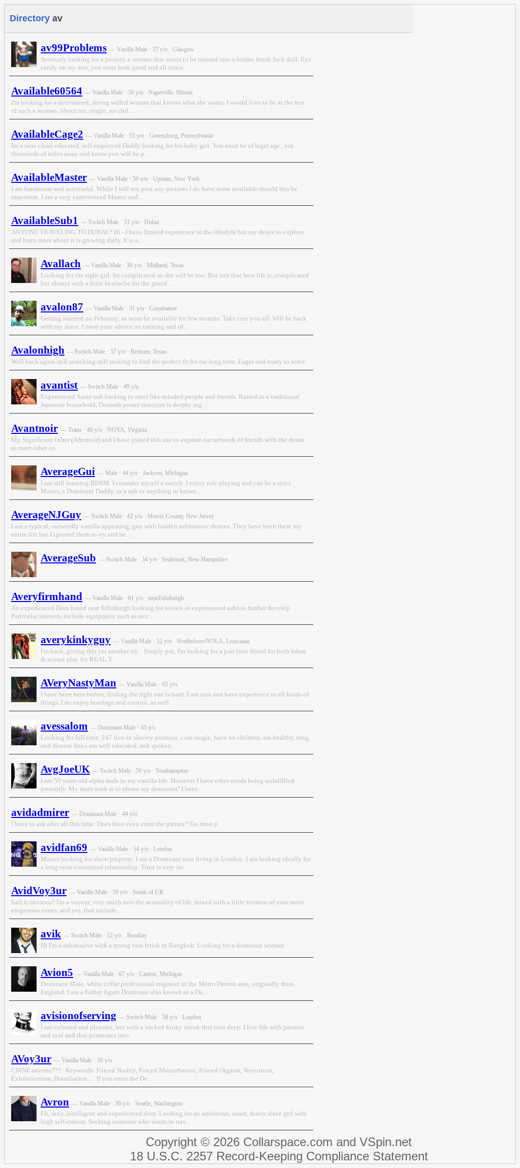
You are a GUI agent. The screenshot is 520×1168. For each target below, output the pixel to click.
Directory (30, 18)
